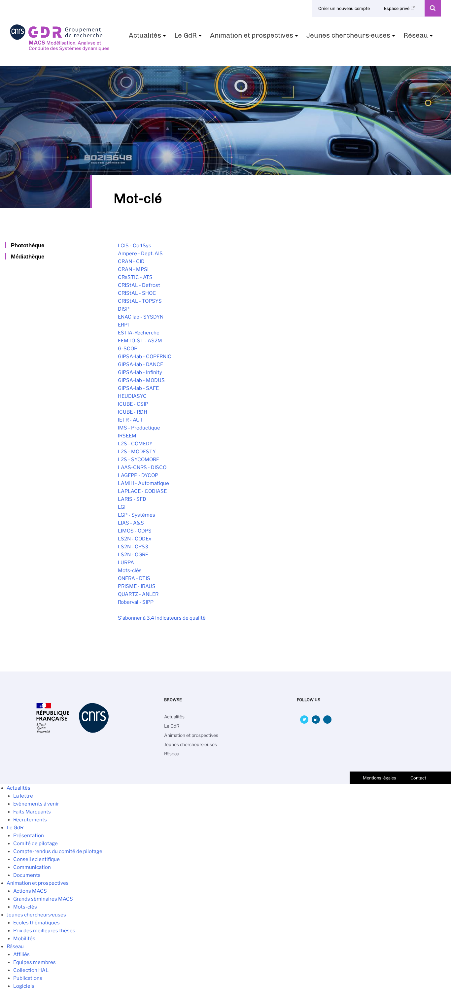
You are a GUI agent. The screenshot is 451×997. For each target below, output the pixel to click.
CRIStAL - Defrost (139, 285)
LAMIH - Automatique (143, 483)
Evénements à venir (36, 804)
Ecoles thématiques (36, 923)
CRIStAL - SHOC (137, 293)
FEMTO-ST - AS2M (140, 341)
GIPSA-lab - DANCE (140, 364)
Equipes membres (34, 962)
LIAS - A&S (131, 523)
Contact (418, 777)
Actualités (148, 37)
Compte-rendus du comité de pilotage (57, 851)
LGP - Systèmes (136, 515)
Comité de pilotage (35, 843)
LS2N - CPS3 (133, 547)
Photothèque (27, 245)
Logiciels (23, 986)
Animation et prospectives (255, 37)
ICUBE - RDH (132, 412)
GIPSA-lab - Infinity (140, 372)
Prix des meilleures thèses (44, 931)
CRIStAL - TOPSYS (140, 301)
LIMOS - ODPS (135, 531)
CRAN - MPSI (133, 269)
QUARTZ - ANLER (138, 594)
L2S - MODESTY (137, 452)
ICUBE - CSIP (133, 404)
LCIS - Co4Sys (134, 246)
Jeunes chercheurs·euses (351, 37)
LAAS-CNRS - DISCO (142, 467)
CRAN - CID (131, 261)
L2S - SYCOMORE (138, 460)
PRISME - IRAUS (137, 586)
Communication (32, 867)
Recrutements (30, 820)
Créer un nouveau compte (344, 8)
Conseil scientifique (36, 859)
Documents (27, 875)
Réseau (418, 37)
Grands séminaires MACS (43, 899)
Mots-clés (130, 570)
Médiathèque (27, 256)
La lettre (23, 796)
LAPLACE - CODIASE (142, 491)
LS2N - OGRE (133, 555)
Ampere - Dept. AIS (140, 254)
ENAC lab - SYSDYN (140, 317)
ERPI (123, 325)
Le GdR (188, 37)
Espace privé (397, 8)
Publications (27, 978)
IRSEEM (127, 436)
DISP (123, 309)
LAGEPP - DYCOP (138, 475)
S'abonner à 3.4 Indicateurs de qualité (162, 618)
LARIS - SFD (132, 499)
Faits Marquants (32, 812)
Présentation (28, 836)
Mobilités (24, 939)
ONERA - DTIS (134, 578)
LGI (121, 507)
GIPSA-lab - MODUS (141, 380)
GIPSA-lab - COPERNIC (144, 357)
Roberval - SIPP (136, 602)
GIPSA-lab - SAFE (138, 388)
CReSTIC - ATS (135, 277)
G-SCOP (127, 349)
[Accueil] (59, 48)
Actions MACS (30, 891)
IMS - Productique (139, 428)
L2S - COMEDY (135, 444)
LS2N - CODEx (134, 539)
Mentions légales (379, 777)
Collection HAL (31, 970)
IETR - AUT (130, 420)
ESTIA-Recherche (138, 333)
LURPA (126, 563)
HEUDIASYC (132, 396)
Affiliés (21, 954)
